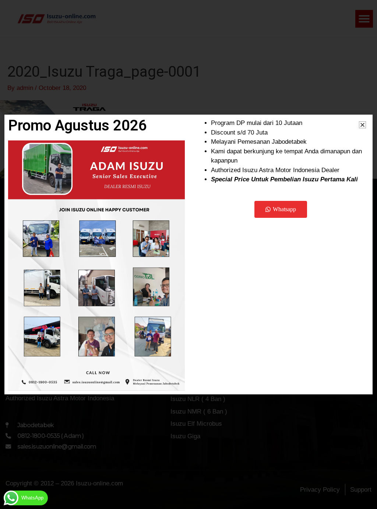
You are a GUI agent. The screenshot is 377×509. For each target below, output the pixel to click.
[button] (362, 125)
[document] (188, 254)
